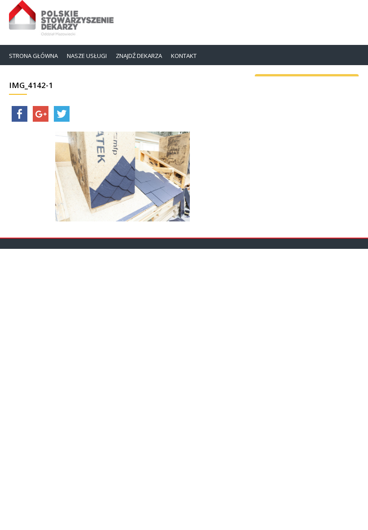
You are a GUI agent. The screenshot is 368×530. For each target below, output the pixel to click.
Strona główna (33, 56)
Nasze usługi (87, 56)
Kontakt (184, 56)
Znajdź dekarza (139, 56)
